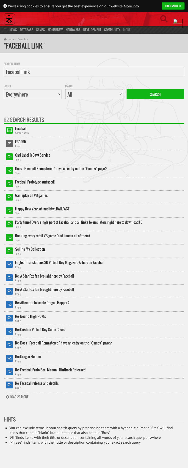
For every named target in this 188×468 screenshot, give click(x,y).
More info (131, 6)
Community (112, 29)
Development (92, 29)
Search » (23, 39)
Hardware (73, 29)
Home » (12, 39)
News (13, 29)
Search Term (12, 63)
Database (26, 29)
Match (69, 86)
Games (40, 29)
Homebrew (55, 29)
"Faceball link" (24, 45)
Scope (7, 86)
